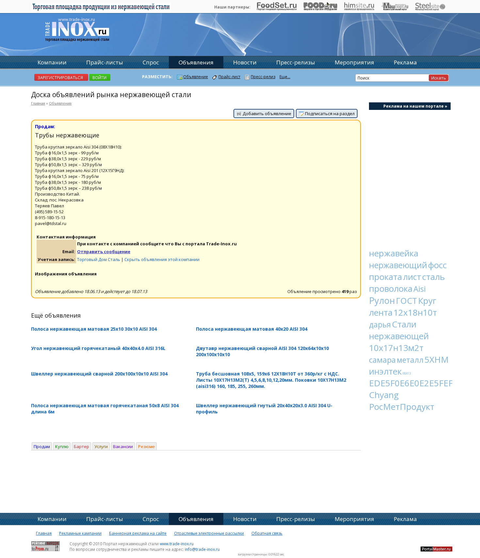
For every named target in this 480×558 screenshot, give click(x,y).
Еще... (285, 76)
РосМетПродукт (401, 406)
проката (385, 277)
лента (380, 312)
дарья (380, 324)
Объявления (60, 103)
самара (382, 359)
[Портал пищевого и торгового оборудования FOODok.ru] (320, 9)
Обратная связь (266, 533)
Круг (427, 300)
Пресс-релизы (295, 62)
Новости (245, 62)
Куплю (62, 446)
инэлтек (385, 371)
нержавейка (393, 253)
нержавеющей (399, 336)
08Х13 (407, 373)
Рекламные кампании (80, 533)
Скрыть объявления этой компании (162, 259)
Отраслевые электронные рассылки (209, 533)
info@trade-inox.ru (202, 549)
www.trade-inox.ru (177, 544)
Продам (42, 446)
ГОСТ (406, 300)
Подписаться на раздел (329, 113)
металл (410, 360)
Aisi (419, 288)
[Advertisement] (410, 175)
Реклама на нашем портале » (415, 106)
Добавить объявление (266, 113)
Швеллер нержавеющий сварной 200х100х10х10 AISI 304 (99, 374)
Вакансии (123, 446)
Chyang (384, 395)
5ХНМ (436, 359)
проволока (390, 288)
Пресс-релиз (263, 76)
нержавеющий (398, 264)
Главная (38, 103)
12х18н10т (415, 312)
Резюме (146, 446)
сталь (433, 277)
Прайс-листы (104, 62)
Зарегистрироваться (60, 77)
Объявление (195, 76)
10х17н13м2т (396, 348)
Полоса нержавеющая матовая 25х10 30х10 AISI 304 (94, 329)
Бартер (81, 446)
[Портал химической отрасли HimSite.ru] (359, 9)
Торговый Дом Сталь (98, 259)
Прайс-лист (229, 76)
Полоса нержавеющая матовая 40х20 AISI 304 (251, 329)
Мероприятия (354, 62)
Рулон (382, 300)
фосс (437, 265)
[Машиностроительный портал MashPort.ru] (394, 9)
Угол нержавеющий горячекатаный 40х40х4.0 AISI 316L (98, 348)
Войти (99, 77)
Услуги (101, 446)
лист (412, 276)
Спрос (151, 62)
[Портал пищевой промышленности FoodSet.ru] (276, 9)
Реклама (405, 62)
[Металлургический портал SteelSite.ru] (430, 9)
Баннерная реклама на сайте (138, 533)
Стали (404, 324)
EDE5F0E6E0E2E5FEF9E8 (418, 383)
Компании (52, 62)
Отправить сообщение (103, 251)
